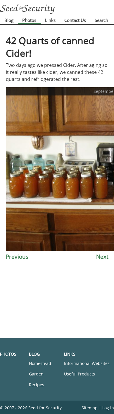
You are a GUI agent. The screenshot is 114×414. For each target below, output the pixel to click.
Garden (36, 374)
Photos (29, 20)
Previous (17, 256)
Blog (8, 20)
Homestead (40, 363)
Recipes (36, 384)
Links (50, 20)
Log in (108, 407)
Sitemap (90, 407)
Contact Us (75, 20)
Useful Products (79, 374)
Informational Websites (87, 363)
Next (102, 256)
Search (101, 20)
